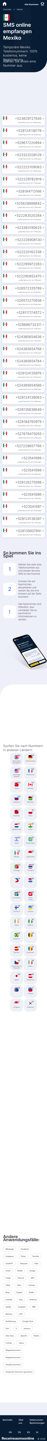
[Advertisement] (23, 91)
